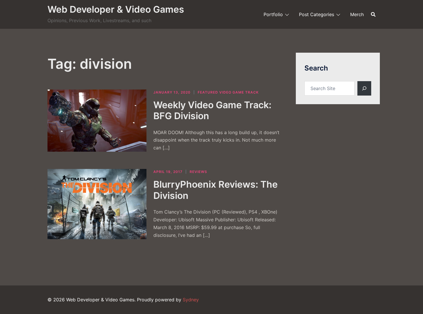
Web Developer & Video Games (115, 9)
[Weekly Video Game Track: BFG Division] (96, 121)
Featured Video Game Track (228, 92)
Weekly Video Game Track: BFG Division (212, 110)
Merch (357, 14)
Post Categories (316, 14)
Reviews (198, 172)
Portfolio (273, 14)
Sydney (191, 299)
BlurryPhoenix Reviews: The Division (215, 190)
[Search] (364, 88)
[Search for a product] (373, 14)
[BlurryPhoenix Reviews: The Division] (96, 204)
